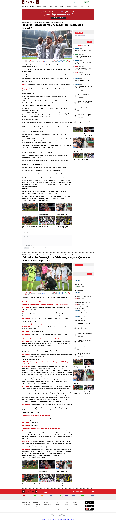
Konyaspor (25, 200)
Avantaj (24, 457)
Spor (51, 6)
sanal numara (36, 509)
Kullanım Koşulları (66, 519)
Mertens (38, 457)
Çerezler (58, 519)
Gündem (39, 6)
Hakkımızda (44, 519)
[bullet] (40, 247)
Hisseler (66, 496)
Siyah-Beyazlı (41, 200)
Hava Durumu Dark (26, 502)
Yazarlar (75, 6)
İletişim (48, 519)
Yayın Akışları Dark (37, 504)
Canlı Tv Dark (36, 502)
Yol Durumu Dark (26, 504)
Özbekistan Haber (25, 22)
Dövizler (57, 504)
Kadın (56, 6)
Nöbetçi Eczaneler (37, 506)
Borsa (23, 496)
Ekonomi (45, 6)
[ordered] (39, 247)
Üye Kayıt (75, 504)
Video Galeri (67, 504)
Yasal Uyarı (72, 519)
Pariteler (73, 496)
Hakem (33, 457)
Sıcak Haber (67, 509)
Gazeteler (82, 6)
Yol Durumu (81, 496)
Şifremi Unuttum (76, 506)
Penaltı (43, 457)
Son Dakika (25, 6)
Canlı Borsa (46, 502)
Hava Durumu (49, 496)
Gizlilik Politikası (53, 519)
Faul (29, 457)
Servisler (32, 6)
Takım (47, 200)
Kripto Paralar (90, 496)
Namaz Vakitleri (32, 496)
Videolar (69, 6)
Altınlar (57, 502)
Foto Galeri (62, 6)
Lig (30, 200)
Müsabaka (34, 200)
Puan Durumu (58, 496)
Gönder (26, 247)
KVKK (61, 519)
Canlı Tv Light (25, 506)
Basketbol (36, 22)
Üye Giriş (75, 502)
